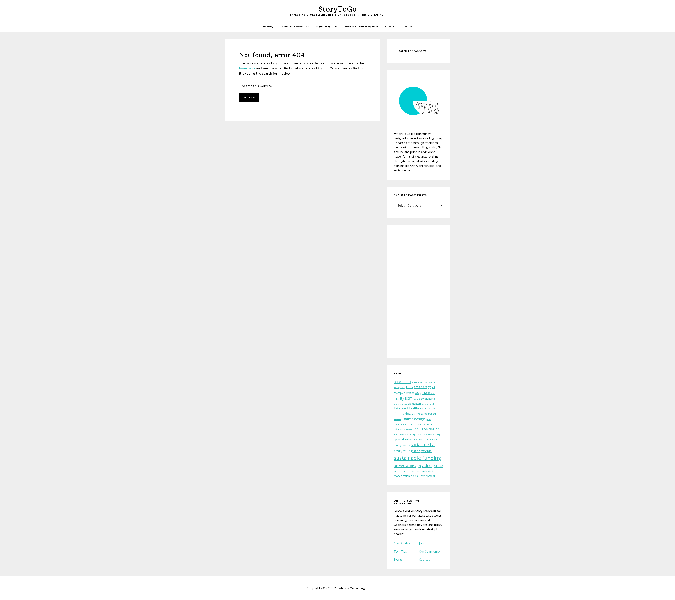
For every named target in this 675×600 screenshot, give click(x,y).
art (411, 387)
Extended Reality (406, 408)
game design (414, 418)
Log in (364, 588)
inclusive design (427, 429)
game (416, 413)
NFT (403, 434)
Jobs (422, 543)
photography (432, 439)
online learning (433, 434)
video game (432, 465)
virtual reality (419, 471)
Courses (424, 559)
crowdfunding (427, 398)
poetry (406, 445)
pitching (397, 445)
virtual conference (402, 471)
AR (408, 387)
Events (398, 559)
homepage (247, 68)
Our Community (429, 551)
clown (415, 399)
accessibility (403, 381)
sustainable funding (417, 457)
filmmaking (402, 413)
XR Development (425, 476)
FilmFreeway (427, 408)
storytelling (403, 450)
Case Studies (402, 543)
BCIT (408, 398)
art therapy (422, 387)
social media (423, 444)
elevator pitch (428, 404)
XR (412, 476)
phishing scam (419, 439)
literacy (397, 434)
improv (409, 429)
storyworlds (422, 451)
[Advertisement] (418, 294)
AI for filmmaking (422, 382)
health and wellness (416, 424)
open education (403, 439)
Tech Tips (400, 551)
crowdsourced (400, 404)
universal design (407, 465)
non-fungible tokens (416, 434)
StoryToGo (337, 9)
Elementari (414, 403)
